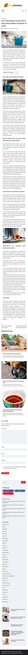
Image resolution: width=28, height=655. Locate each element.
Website (3, 460)
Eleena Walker (5, 28)
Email (3, 453)
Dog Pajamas (5, 557)
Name (3, 447)
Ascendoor (8, 653)
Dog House (4, 543)
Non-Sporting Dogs (6, 585)
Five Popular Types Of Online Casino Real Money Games (17, 625)
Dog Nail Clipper (5, 550)
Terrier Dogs (4, 592)
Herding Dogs (5, 578)
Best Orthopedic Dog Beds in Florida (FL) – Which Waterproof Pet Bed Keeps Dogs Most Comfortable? (17, 633)
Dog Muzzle (4, 547)
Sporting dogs (5, 590)
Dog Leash (4, 545)
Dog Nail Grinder (5, 552)
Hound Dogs (4, 580)
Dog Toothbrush (5, 566)
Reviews (4, 587)
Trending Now (5, 597)
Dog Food (4, 536)
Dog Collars (4, 533)
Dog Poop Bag (5, 559)
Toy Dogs (4, 594)
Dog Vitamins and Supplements (8, 575)
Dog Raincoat (5, 564)
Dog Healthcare (5, 540)
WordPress (19, 653)
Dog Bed (4, 526)
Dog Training (4, 571)
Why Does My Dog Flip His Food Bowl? (12, 353)
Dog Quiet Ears (5, 561)
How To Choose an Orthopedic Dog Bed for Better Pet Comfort (18, 617)
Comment (4, 428)
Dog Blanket (4, 529)
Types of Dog (4, 599)
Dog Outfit (4, 554)
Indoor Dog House (5, 583)
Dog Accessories (5, 524)
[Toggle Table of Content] (15, 72)
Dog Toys (4, 568)
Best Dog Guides (14, 651)
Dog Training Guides (6, 573)
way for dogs (9, 158)
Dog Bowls (4, 18)
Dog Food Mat (5, 538)
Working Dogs (5, 601)
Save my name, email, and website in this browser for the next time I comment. (14, 467)
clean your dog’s (14, 262)
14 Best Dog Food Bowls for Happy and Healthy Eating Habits (12, 410)
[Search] (26, 11)
